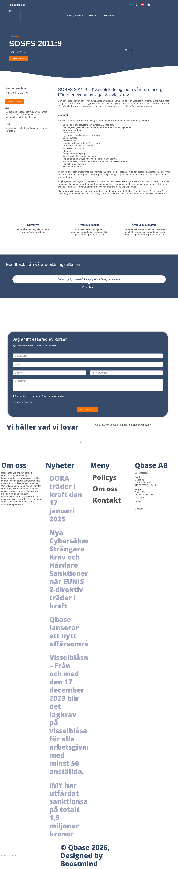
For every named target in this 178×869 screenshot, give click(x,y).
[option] (136, 4)
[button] (3, 283)
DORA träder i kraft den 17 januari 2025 (65, 498)
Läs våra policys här (22, 402)
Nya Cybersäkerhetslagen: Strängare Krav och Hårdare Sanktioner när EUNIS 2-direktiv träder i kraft (87, 569)
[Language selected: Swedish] (141, 5)
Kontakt (109, 15)
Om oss (93, 15)
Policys (105, 477)
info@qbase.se (142, 504)
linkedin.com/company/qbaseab (150, 511)
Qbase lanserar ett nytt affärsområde (73, 631)
